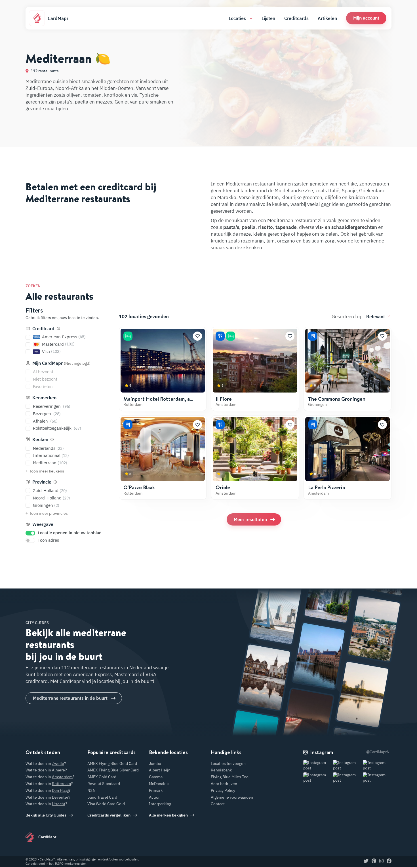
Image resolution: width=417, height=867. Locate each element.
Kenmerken (43, 397)
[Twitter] (366, 861)
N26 (91, 790)
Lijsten (268, 18)
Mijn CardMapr (60, 363)
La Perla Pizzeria (326, 487)
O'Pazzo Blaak (139, 487)
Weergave (42, 524)
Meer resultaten (250, 519)
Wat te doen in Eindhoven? (373, 598)
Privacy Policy (223, 790)
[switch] (30, 533)
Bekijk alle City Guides (46, 815)
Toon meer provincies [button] (48, 513)
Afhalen (45, 421)
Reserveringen (51, 406)
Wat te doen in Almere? (362, 663)
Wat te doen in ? (46, 763)
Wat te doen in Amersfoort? (263, 647)
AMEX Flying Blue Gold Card (112, 763)
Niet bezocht (45, 379)
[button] (366, 18)
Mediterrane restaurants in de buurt (70, 698)
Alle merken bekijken (168, 815)
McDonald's (159, 783)
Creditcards (296, 18)
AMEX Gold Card (101, 776)
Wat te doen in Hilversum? (350, 729)
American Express (64, 336)
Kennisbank (221, 770)
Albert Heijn (159, 770)
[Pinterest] (374, 861)
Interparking (160, 803)
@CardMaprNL (378, 751)
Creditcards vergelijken (108, 815)
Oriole (223, 487)
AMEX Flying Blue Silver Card (113, 770)
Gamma (156, 776)
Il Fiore (224, 398)
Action (155, 797)
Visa (51, 351)
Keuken (40, 439)
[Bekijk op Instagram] (317, 765)
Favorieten (43, 386)
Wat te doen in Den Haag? (321, 636)
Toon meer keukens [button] (46, 471)
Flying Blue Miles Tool (230, 776)
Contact (218, 803)
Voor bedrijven (224, 783)
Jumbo (155, 763)
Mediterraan (50, 462)
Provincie (41, 482)
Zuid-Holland (50, 490)
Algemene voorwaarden (232, 797)
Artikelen (327, 18)
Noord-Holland (51, 498)
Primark (156, 790)
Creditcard (43, 328)
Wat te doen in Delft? (252, 711)
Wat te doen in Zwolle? (304, 703)
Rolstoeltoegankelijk (57, 428)
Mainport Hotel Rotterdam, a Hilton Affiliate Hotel (156, 402)
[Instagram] (381, 861)
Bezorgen (47, 413)
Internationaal (51, 455)
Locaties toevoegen (228, 763)
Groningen (46, 505)
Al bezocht (43, 371)
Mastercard (58, 344)
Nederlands (48, 448)
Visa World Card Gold (106, 803)
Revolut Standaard (103, 783)
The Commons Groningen (336, 398)
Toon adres (48, 540)
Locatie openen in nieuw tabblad (70, 532)
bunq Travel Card (102, 797)
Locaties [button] (238, 18)
